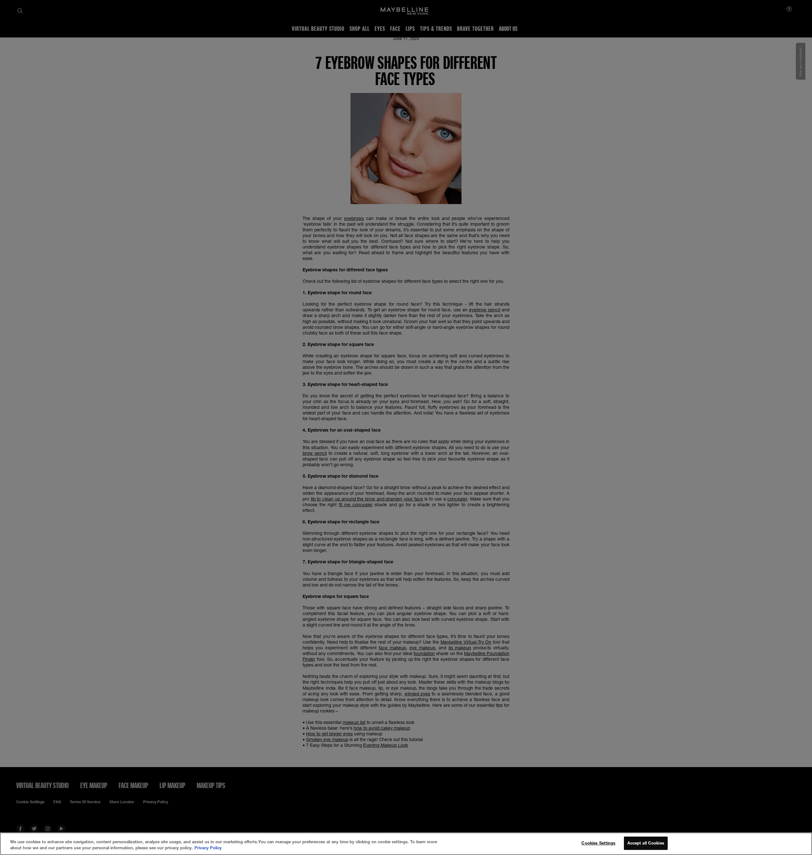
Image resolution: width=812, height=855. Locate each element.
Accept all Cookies (645, 842)
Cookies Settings (598, 842)
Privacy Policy (208, 848)
